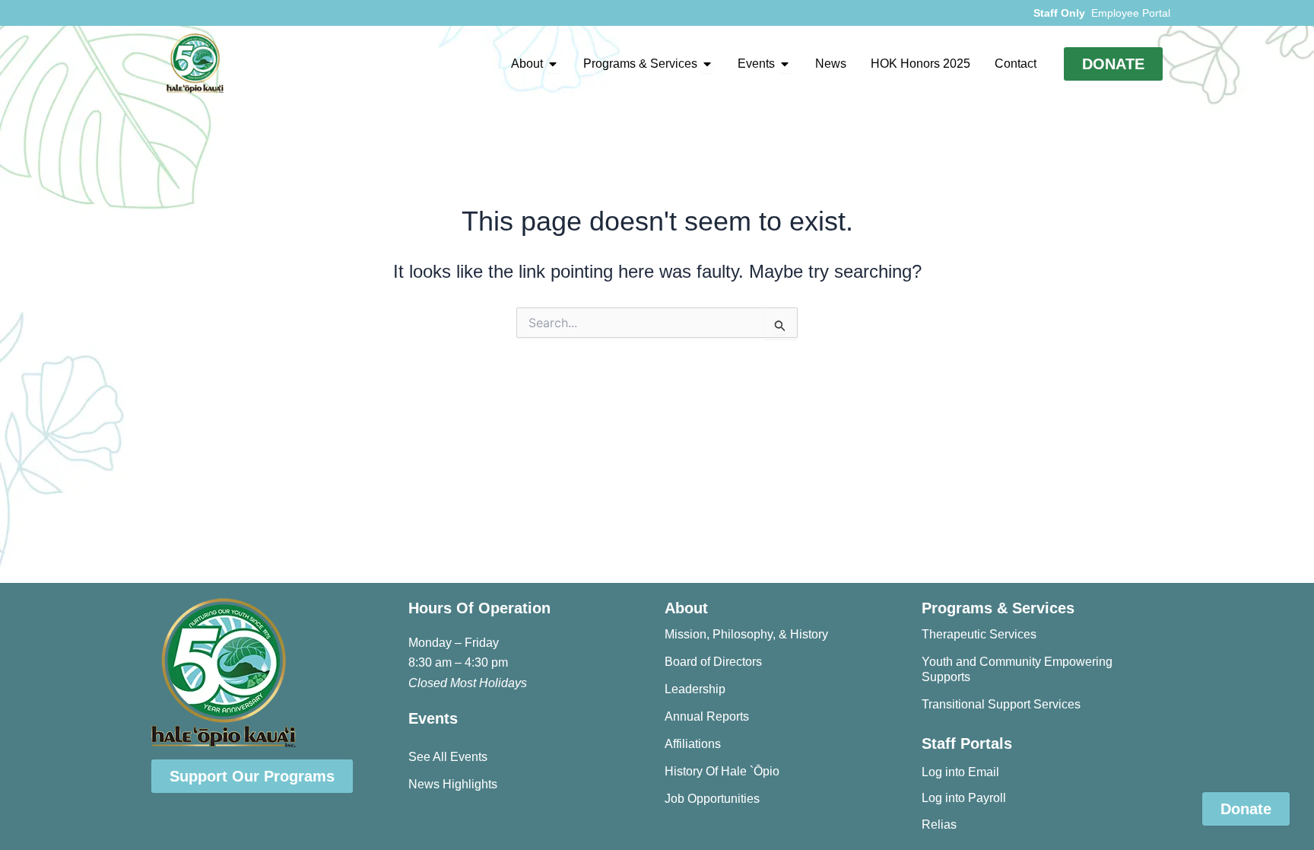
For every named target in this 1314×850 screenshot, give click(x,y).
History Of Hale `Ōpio (722, 771)
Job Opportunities (712, 798)
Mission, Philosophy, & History (746, 634)
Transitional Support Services (1001, 704)
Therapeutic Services (979, 634)
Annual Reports (707, 716)
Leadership (695, 689)
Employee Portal (1130, 13)
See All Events (447, 756)
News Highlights (452, 784)
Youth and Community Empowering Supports (1017, 669)
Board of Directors (713, 661)
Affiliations (693, 743)
